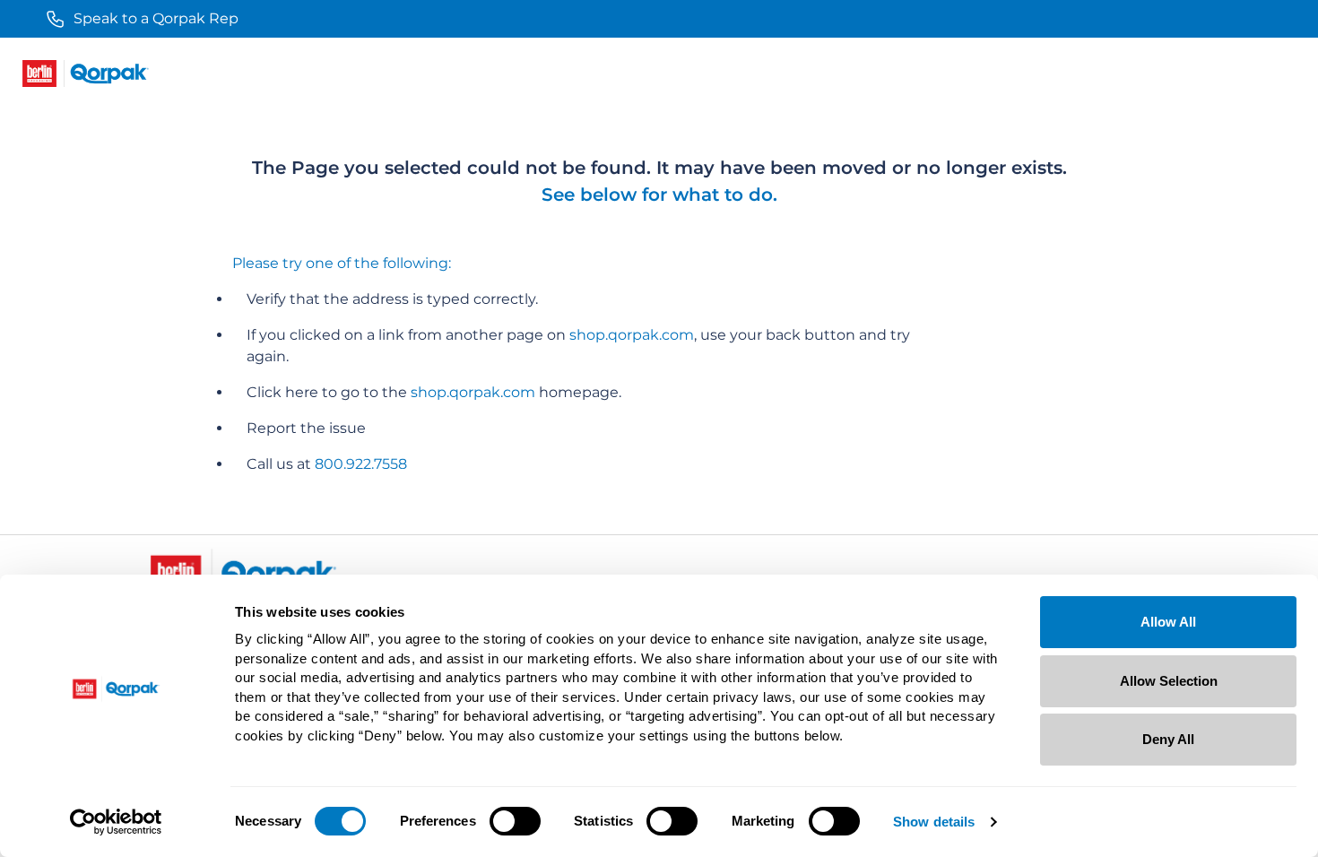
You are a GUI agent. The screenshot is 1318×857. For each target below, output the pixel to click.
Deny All (1168, 739)
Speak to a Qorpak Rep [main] (156, 18)
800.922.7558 (361, 463)
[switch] (515, 821)
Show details (934, 821)
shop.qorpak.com (631, 334)
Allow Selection (1169, 680)
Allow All (1168, 621)
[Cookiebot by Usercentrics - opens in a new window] (116, 822)
